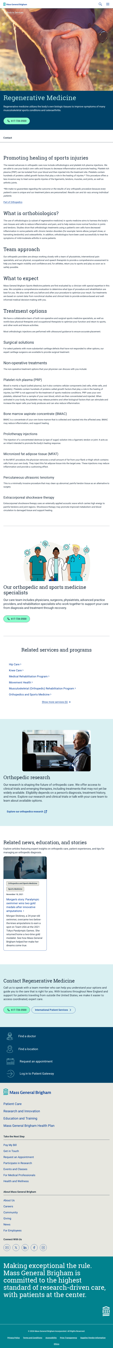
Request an (18, 1157)
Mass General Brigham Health (28, 1126)
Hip (14, 664)
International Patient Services (51, 1009)
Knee (15, 670)
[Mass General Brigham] (15, 4)
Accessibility (51, 1338)
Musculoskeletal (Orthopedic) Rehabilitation (41, 688)
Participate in (17, 1163)
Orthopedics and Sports (29, 694)
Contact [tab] (7, 137)
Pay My (10, 1145)
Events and (15, 1169)
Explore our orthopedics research (25, 811)
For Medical (19, 1175)
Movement (20, 682)
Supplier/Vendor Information (93, 1338)
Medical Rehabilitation (28, 676)
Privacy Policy (13, 1338)
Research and (21, 1111)
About (9, 1200)
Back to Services (15, 12)
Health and (16, 1181)
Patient (12, 1104)
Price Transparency (68, 1338)
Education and (20, 1118)
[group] (25, 903)
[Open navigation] (108, 4)
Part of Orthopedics (12, 202)
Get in (11, 1151)
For (12, 1230)
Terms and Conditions (32, 1338)
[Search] (100, 4)
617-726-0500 (18, 120)
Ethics (56, 1344)
